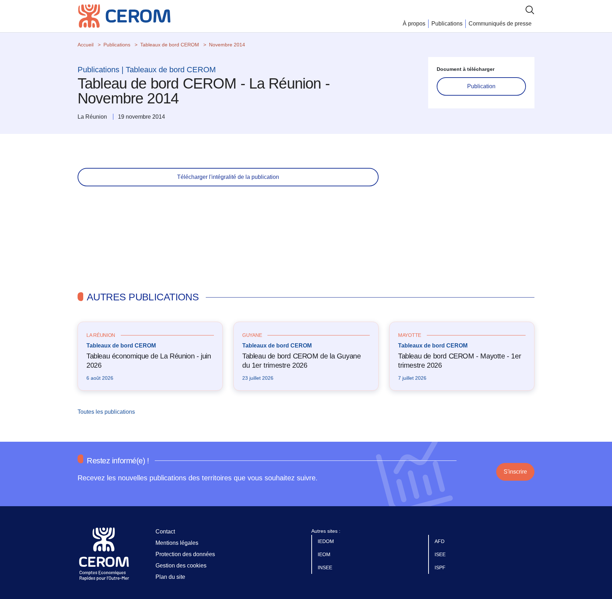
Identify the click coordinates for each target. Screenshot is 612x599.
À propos (414, 24)
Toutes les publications (107, 412)
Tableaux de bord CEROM (169, 44)
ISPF (441, 567)
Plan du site (170, 577)
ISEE (441, 554)
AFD (440, 541)
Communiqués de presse (500, 24)
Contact (165, 532)
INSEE (326, 567)
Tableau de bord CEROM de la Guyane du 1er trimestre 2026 (301, 360)
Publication (481, 86)
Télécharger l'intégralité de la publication (228, 177)
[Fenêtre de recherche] (530, 9)
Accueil (86, 44)
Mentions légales (176, 543)
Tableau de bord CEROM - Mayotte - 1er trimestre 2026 (459, 360)
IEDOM (326, 541)
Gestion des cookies (180, 566)
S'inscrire (515, 472)
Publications (447, 24)
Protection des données (185, 554)
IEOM (325, 554)
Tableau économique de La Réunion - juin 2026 (148, 360)
